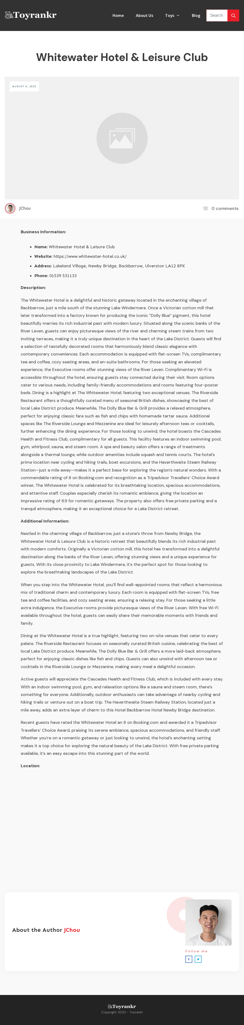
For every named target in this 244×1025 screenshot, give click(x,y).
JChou (72, 929)
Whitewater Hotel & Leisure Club (122, 57)
